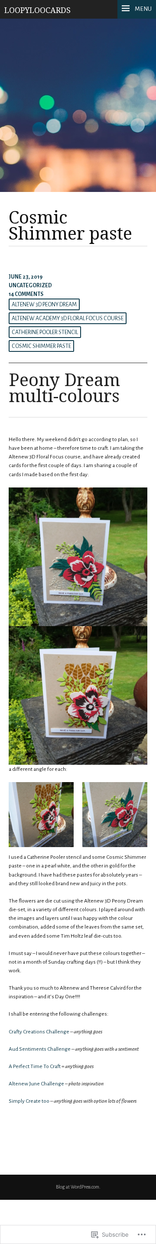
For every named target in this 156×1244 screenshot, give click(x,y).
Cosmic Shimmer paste (41, 346)
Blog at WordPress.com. (78, 1187)
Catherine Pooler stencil (45, 332)
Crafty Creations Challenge (39, 1032)
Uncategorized (30, 286)
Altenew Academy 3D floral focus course (68, 318)
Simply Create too (29, 1101)
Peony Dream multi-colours (64, 387)
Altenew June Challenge (36, 1084)
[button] (41, 814)
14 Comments (26, 294)
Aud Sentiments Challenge (40, 1049)
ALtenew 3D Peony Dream (44, 305)
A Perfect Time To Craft (35, 1066)
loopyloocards (37, 10)
